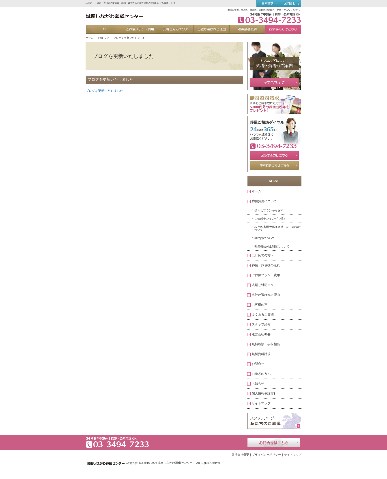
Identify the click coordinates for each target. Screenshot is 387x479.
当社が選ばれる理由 (266, 295)
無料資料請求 (261, 354)
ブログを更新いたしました (104, 91)
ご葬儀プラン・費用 (266, 275)
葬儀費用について (264, 201)
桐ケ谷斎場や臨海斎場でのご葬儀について (277, 228)
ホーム (256, 191)
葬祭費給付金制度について (271, 246)
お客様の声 (259, 304)
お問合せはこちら (273, 442)
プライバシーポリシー (266, 454)
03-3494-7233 (267, 18)
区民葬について (264, 238)
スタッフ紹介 (261, 324)
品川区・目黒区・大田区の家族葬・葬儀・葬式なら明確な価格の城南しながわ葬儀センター (131, 3)
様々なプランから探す (269, 210)
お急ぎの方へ (261, 373)
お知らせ (258, 383)
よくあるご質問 (263, 314)
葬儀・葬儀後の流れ (266, 265)
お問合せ (258, 364)
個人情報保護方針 (264, 393)
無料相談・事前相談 (266, 344)
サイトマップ (261, 403)
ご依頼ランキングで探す (270, 218)
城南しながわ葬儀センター (175, 462)
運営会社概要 (261, 334)
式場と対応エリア (264, 285)
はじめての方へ (263, 255)
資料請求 (267, 3)
